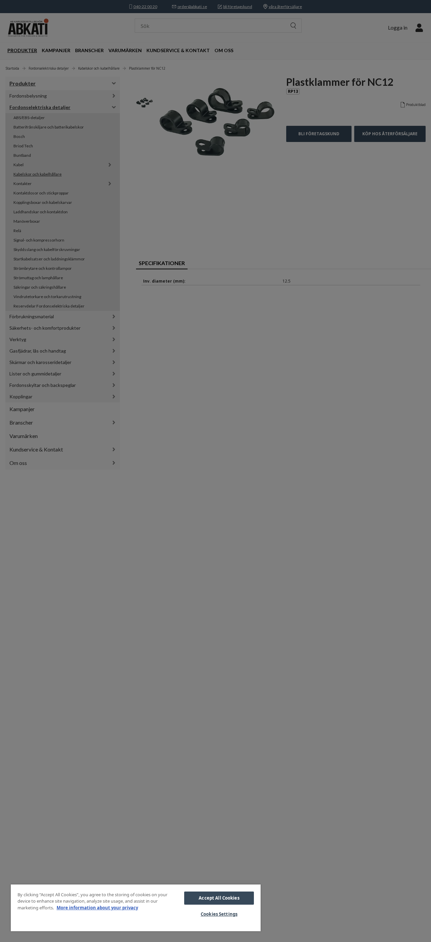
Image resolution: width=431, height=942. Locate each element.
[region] (136, 907)
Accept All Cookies (219, 898)
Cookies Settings (219, 914)
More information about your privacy (97, 908)
